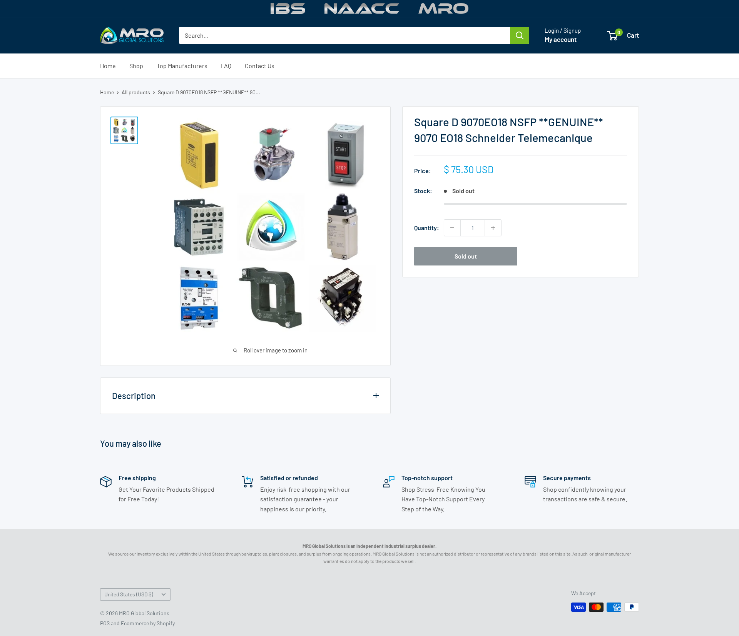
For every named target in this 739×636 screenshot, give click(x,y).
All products (136, 92)
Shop (136, 65)
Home (108, 65)
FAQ (226, 65)
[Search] (519, 35)
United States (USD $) (128, 594)
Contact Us (259, 65)
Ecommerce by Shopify (148, 623)
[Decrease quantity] (452, 228)
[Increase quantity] (493, 228)
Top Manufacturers (182, 65)
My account (561, 39)
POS (105, 623)
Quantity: (426, 227)
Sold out (466, 256)
